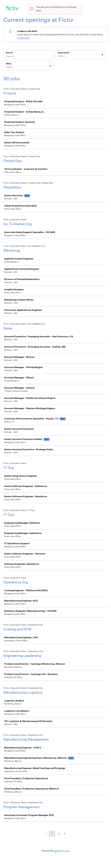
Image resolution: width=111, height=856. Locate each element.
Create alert (23, 38)
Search (9, 52)
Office (8, 63)
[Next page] (64, 834)
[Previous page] (46, 834)
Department (63, 52)
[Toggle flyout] (102, 55)
